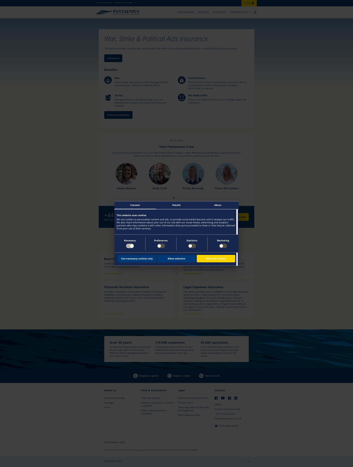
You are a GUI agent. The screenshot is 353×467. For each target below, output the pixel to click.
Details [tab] (176, 205)
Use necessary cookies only (137, 258)
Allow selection (176, 258)
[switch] (161, 246)
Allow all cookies (216, 258)
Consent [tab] (135, 205)
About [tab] (217, 205)
